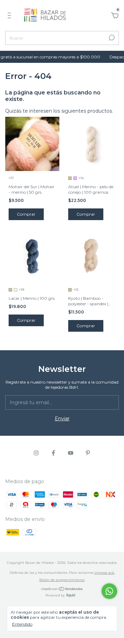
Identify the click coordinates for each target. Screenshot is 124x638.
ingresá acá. (104, 572)
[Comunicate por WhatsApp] (109, 591)
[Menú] (10, 16)
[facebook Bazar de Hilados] (53, 453)
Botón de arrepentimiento (62, 580)
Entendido (22, 624)
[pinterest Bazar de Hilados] (88, 453)
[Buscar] (111, 37)
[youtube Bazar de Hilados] (70, 453)
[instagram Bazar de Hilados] (36, 453)
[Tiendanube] (62, 589)
